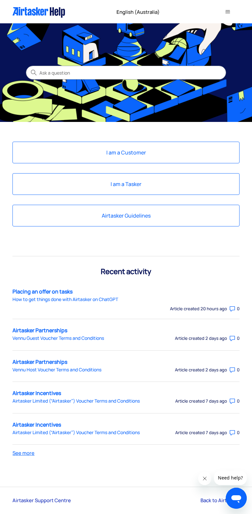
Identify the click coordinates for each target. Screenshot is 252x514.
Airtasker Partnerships (39, 330)
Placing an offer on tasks (42, 291)
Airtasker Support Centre (41, 500)
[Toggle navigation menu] (228, 12)
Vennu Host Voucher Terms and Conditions (56, 369)
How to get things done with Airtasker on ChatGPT (65, 299)
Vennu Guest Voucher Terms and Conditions (58, 338)
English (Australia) (138, 12)
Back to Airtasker (220, 500)
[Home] (38, 12)
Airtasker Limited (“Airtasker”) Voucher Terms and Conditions (76, 401)
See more (23, 453)
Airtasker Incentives (36, 393)
